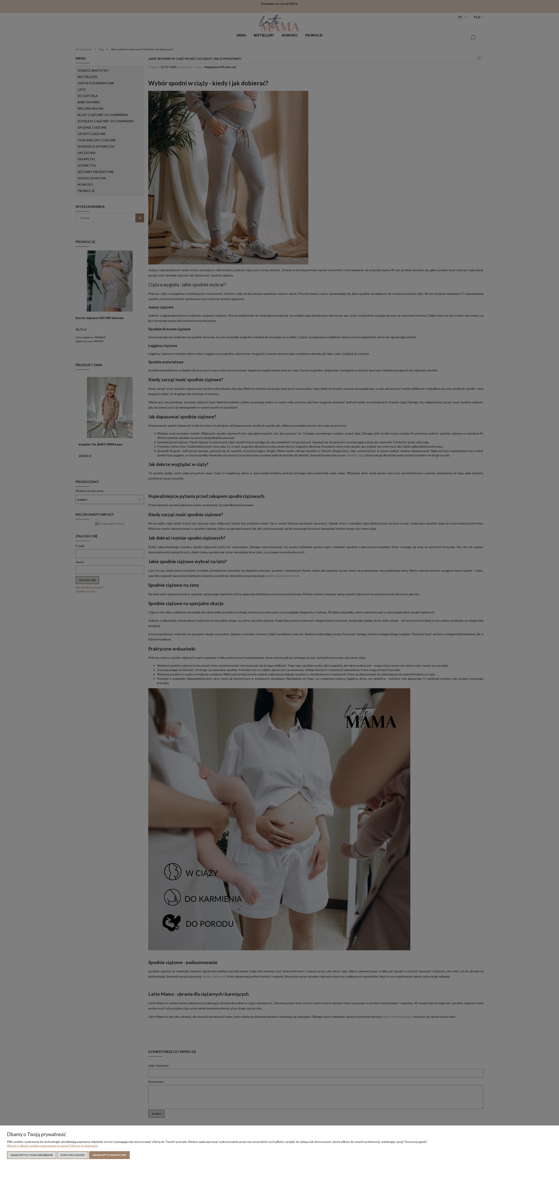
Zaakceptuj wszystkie (109, 1155)
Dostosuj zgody (72, 1155)
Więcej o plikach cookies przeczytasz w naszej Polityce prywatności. (52, 1145)
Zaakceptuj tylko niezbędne (31, 1155)
